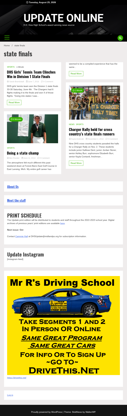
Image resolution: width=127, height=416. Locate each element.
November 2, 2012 (96, 139)
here (62, 223)
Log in (10, 395)
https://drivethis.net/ (16, 377)
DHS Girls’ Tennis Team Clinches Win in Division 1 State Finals (31, 74)
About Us (13, 186)
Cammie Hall (21, 236)
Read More (14, 102)
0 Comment (48, 82)
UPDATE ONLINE (63, 18)
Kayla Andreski (77, 139)
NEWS (71, 124)
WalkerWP (90, 412)
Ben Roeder (14, 158)
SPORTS (11, 67)
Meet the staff (16, 200)
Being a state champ (23, 153)
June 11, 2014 (29, 158)
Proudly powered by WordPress (47, 412)
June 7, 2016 (33, 82)
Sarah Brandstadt (16, 82)
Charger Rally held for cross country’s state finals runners (92, 131)
